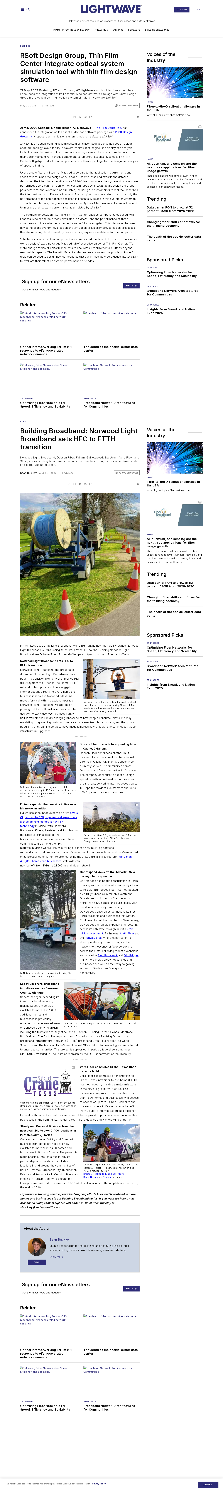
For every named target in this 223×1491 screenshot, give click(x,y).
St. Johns (108, 1164)
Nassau (94, 1164)
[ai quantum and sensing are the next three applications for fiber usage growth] (175, 139)
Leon (114, 1161)
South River (126, 927)
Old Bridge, (131, 949)
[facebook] (68, 116)
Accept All (208, 1485)
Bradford (88, 1161)
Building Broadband (157, 30)
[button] (22, 9)
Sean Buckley (28, 472)
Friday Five (101, 30)
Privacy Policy (99, 1484)
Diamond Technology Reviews (71, 30)
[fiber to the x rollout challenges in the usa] (175, 82)
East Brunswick (108, 949)
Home (150, 102)
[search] (28, 9)
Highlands (99, 1161)
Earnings (118, 30)
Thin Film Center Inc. (108, 127)
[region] (111, 1485)
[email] (90, 116)
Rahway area (93, 931)
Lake (107, 1161)
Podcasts (134, 30)
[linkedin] (74, 116)
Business (25, 46)
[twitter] (79, 116)
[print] (138, 116)
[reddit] (85, 116)
